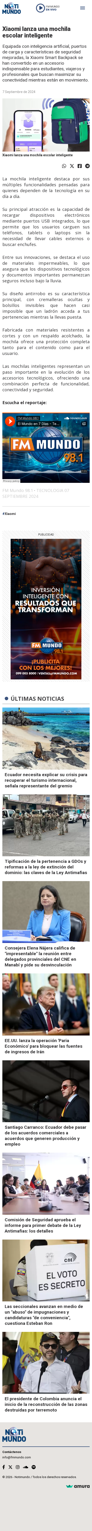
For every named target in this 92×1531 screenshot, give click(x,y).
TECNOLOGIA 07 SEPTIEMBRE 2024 (35, 493)
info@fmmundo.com (16, 1457)
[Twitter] (72, 166)
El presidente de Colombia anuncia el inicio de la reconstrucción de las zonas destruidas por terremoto (46, 1404)
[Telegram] (87, 166)
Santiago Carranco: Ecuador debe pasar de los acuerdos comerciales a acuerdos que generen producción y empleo (45, 1136)
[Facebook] (80, 166)
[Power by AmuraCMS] (78, 1486)
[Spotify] (34, 1467)
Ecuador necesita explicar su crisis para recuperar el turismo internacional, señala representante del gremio (46, 780)
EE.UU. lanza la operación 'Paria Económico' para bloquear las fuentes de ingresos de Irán (43, 1046)
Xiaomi (10, 514)
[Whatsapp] (64, 166)
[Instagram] (18, 1467)
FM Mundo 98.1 (17, 490)
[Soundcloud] (25, 1467)
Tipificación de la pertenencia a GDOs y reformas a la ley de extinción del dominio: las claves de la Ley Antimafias (46, 867)
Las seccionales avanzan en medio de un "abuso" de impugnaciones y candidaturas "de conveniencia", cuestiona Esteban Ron (44, 1315)
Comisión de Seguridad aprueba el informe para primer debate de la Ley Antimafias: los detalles (43, 1225)
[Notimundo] (11, 8)
